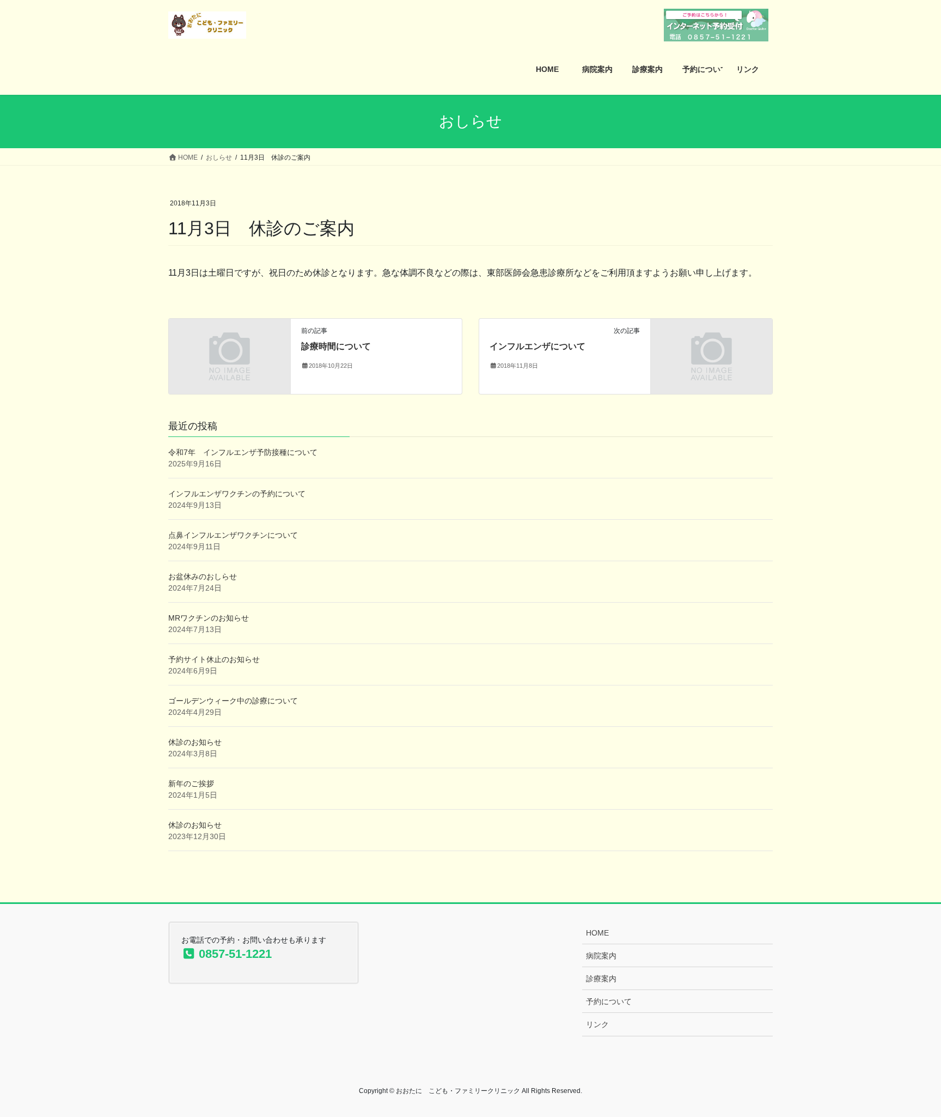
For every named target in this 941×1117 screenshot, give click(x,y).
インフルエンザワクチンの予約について (236, 493)
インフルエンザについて (537, 346)
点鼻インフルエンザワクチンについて (233, 535)
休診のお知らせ (195, 742)
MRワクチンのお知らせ (208, 618)
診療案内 (601, 978)
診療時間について (336, 346)
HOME (597, 932)
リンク (597, 1024)
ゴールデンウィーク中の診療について (233, 700)
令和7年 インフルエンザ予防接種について (242, 452)
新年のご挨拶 (191, 783)
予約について (609, 1001)
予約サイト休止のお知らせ (214, 659)
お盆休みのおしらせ (202, 576)
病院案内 (601, 955)
